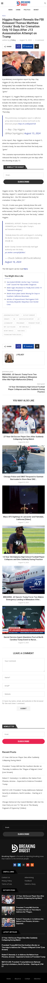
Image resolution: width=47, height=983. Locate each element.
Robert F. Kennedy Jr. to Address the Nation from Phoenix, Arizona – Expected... (29, 921)
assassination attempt (11, 315)
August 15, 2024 (32, 133)
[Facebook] (14, 864)
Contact (27, 979)
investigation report (26, 319)
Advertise (37, 979)
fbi (14, 319)
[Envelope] (27, 864)
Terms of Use (7, 884)
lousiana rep (8, 323)
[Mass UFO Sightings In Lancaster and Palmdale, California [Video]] (23, 499)
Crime (18, 10)
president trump (34, 323)
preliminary (20, 323)
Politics (27, 10)
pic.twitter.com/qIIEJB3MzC (15, 252)
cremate (6, 319)
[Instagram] (23, 864)
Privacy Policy (7, 881)
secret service (8, 331)
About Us (18, 979)
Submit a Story (30, 884)
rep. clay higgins (9, 327)
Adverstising (29, 877)
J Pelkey (13, 40)
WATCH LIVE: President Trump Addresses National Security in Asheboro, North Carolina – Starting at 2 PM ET (22, 793)
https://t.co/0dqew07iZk (27, 124)
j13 (38, 319)
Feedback (28, 881)
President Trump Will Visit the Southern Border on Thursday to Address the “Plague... (28, 910)
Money (36, 10)
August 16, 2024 (13, 261)
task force (21, 331)
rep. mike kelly (24, 327)
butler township (29, 315)
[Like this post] (19, 46)
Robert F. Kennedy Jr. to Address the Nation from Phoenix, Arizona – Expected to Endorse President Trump (22, 781)
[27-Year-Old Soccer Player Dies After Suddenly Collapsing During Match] (23, 419)
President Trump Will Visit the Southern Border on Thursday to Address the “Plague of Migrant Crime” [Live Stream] (22, 769)
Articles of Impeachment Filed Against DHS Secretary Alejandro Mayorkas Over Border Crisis (23, 301)
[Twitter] (19, 864)
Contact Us (6, 877)
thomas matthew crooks (12, 334)
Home (9, 979)
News (10, 10)
